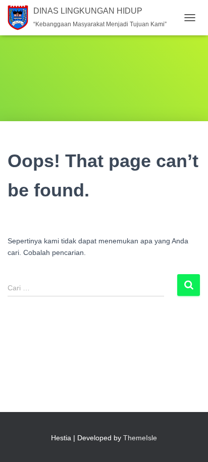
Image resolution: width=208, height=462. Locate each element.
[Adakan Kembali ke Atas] (188, 441)
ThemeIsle (140, 438)
